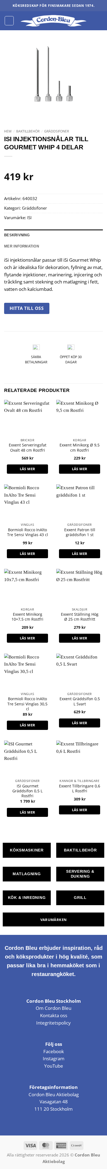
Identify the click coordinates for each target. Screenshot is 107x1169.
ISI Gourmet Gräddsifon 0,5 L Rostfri (27, 791)
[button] (9, 20)
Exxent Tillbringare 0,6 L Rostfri (79, 788)
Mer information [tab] (21, 246)
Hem (8, 131)
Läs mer (27, 468)
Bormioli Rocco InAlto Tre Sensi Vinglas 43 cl (27, 532)
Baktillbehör (28, 131)
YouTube (53, 1066)
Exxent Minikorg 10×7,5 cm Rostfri (27, 617)
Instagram (53, 1058)
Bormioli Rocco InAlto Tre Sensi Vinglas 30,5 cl (27, 703)
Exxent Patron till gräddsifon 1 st (79, 532)
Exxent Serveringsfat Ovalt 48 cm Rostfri (27, 447)
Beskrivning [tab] (17, 235)
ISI (29, 217)
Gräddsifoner (56, 131)
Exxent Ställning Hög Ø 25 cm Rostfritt (79, 617)
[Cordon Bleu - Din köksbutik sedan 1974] (54, 20)
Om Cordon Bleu (53, 1008)
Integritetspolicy (53, 1023)
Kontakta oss (53, 1015)
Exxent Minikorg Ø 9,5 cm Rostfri (80, 447)
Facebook (53, 1051)
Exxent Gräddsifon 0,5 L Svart (80, 701)
